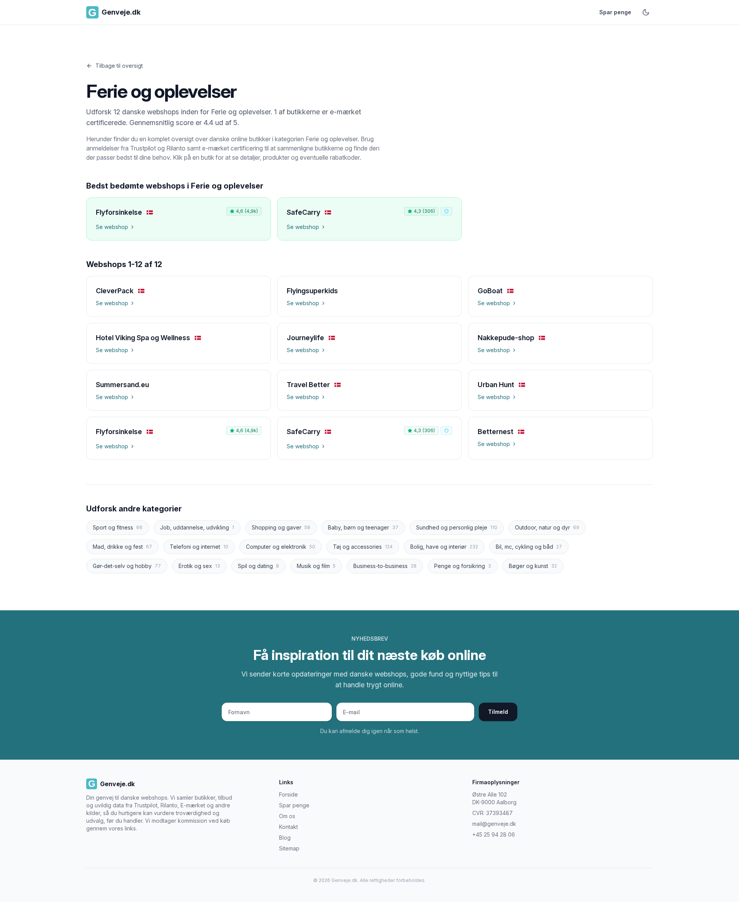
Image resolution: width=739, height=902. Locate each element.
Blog (285, 837)
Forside (288, 794)
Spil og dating (258, 566)
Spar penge (615, 12)
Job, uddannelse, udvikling (197, 527)
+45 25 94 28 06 (493, 834)
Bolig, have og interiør (444, 546)
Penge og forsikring (462, 566)
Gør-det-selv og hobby (127, 566)
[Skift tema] (646, 12)
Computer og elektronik (280, 546)
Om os (287, 816)
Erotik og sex (199, 566)
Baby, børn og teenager (363, 527)
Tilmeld (498, 711)
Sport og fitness (117, 527)
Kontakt (288, 826)
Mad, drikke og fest (122, 546)
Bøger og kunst (533, 566)
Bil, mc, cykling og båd (529, 546)
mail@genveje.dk (494, 823)
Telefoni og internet (199, 546)
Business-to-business (384, 566)
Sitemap (289, 848)
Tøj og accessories (363, 546)
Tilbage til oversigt (119, 65)
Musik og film (316, 566)
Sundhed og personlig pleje (456, 527)
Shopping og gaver (281, 527)
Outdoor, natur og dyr (547, 527)
